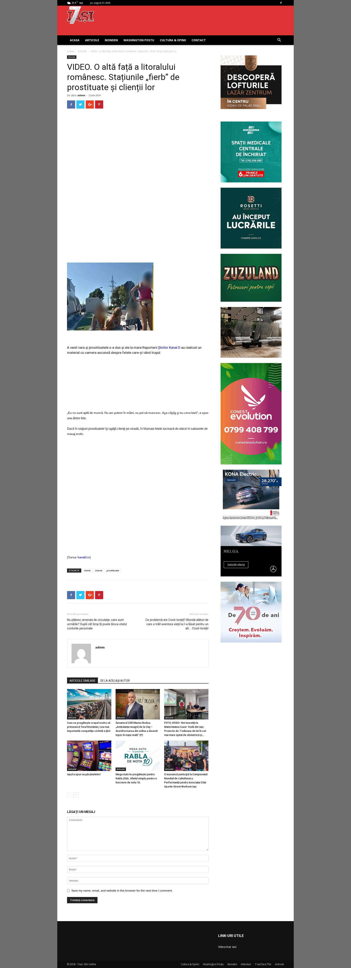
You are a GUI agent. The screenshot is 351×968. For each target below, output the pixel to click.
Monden (111, 40)
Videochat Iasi (227, 947)
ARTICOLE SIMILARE (82, 680)
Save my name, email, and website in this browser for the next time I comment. (122, 890)
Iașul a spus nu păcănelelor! (84, 774)
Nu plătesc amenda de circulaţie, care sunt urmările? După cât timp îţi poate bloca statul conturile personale (97, 624)
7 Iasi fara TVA (263, 964)
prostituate (113, 570)
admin (81, 95)
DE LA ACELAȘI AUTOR (115, 680)
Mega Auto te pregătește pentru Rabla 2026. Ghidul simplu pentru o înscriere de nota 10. (136, 778)
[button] (279, 40)
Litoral (98, 570)
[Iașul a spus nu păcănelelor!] (89, 756)
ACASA (74, 40)
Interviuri (246, 964)
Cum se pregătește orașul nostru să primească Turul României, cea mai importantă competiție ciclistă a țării (88, 726)
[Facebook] (281, 3)
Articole (92, 40)
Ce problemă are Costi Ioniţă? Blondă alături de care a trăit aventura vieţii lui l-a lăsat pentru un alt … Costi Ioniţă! (176, 624)
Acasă (70, 51)
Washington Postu (139, 40)
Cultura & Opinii (173, 40)
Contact (199, 40)
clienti (87, 570)
